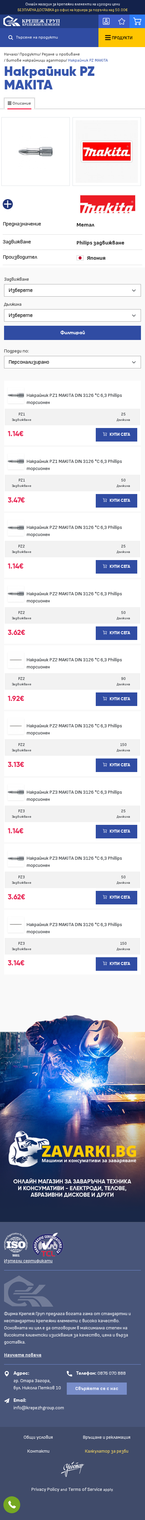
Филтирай (72, 332)
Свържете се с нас (96, 1388)
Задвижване (16, 279)
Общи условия (38, 1437)
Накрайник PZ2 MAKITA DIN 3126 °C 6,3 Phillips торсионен (74, 530)
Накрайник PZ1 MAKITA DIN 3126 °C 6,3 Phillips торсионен (74, 398)
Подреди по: (16, 351)
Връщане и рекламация (106, 1437)
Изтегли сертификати (28, 1261)
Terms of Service (85, 1489)
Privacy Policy (45, 1489)
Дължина (13, 304)
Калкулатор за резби (106, 1451)
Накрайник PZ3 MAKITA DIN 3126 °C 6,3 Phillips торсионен (74, 795)
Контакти (38, 1451)
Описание (21, 103)
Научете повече (22, 1355)
